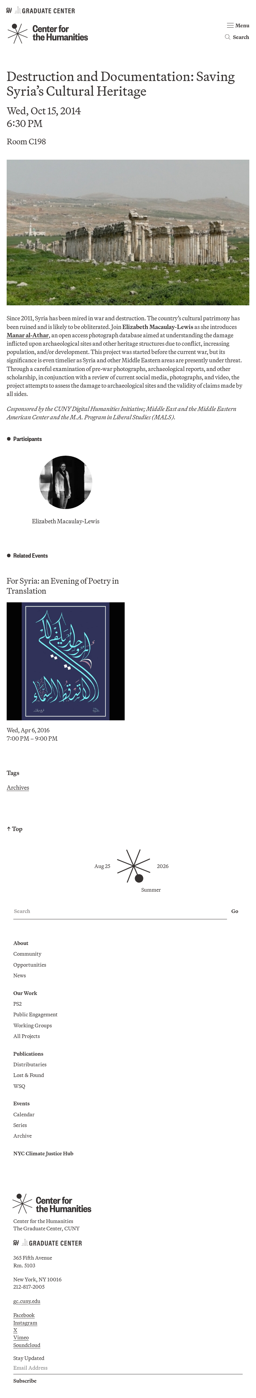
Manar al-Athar (28, 335)
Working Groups (32, 1025)
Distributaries (30, 1064)
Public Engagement (35, 1014)
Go (234, 911)
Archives (18, 787)
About (20, 943)
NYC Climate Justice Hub (43, 1153)
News (19, 975)
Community (27, 953)
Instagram (25, 1322)
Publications (28, 1053)
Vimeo (21, 1337)
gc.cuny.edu (26, 1301)
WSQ (19, 1086)
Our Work (25, 993)
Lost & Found (28, 1075)
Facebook (24, 1315)
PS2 (17, 1003)
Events (21, 1103)
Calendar (24, 1114)
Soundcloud (26, 1345)
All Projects (26, 1036)
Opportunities (29, 964)
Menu (242, 25)
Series (20, 1125)
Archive (22, 1135)
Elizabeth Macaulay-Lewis (65, 521)
